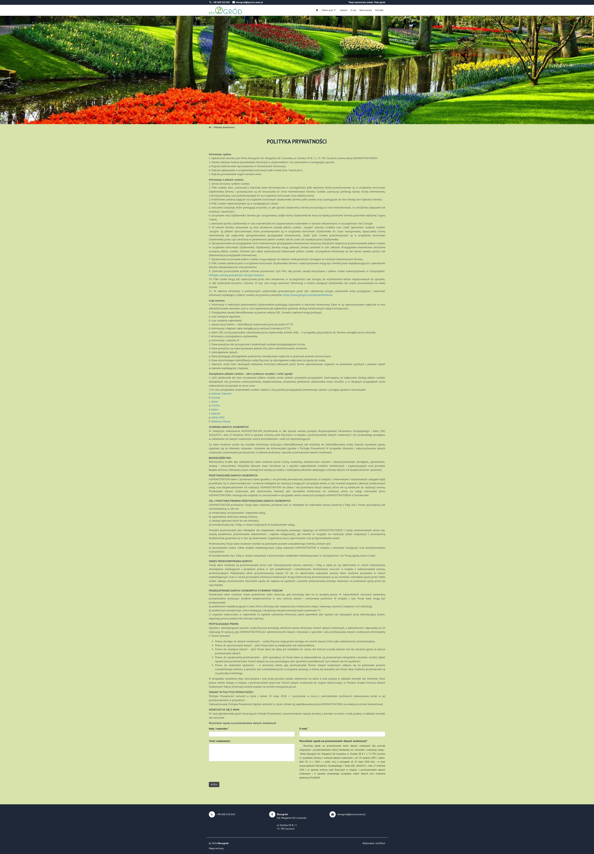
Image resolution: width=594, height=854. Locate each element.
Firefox (215, 405)
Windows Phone (220, 421)
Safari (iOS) (218, 417)
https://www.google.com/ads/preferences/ (308, 295)
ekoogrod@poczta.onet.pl (249, 2)
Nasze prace (365, 10)
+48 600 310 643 (221, 2)
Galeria (343, 10)
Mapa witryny (216, 848)
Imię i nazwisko (219, 728)
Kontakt (379, 10)
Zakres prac (327, 10)
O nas (353, 10)
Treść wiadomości (219, 741)
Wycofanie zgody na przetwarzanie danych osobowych (333, 741)
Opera (214, 409)
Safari (214, 401)
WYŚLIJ (214, 784)
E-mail (304, 728)
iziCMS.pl (380, 843)
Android (215, 413)
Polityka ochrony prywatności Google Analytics (236, 275)
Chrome (215, 397)
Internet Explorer (221, 393)
